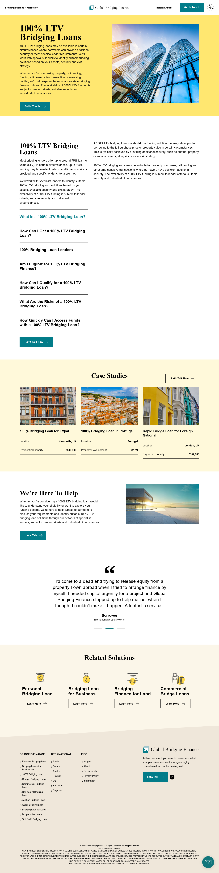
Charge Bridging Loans (34, 779)
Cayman (57, 790)
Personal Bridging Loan (34, 761)
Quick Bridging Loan (32, 804)
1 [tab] (98, 628)
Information (89, 780)
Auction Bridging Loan (33, 800)
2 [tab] (109, 628)
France (56, 766)
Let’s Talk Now (34, 342)
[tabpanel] (110, 601)
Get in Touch (191, 7)
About (168, 7)
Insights (160, 7)
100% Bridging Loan (32, 774)
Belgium (57, 776)
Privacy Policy (91, 776)
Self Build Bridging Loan (34, 819)
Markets (31, 7)
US (54, 780)
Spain (56, 761)
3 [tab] (121, 628)
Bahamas (58, 785)
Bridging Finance (14, 7)
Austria (56, 771)
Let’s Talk (31, 535)
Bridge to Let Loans (32, 814)
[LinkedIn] (172, 777)
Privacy (125, 846)
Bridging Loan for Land (34, 809)
